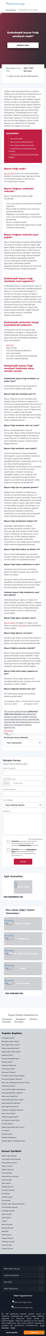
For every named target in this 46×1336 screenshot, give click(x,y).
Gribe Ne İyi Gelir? (8, 1069)
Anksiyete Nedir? (8, 1038)
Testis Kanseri (7, 1180)
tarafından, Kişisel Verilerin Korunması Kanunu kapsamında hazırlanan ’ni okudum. (25, 843)
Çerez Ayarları (12, 1332)
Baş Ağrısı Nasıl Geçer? (10, 1041)
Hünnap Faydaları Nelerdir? (12, 1079)
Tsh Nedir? (6, 1130)
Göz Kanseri (6, 1200)
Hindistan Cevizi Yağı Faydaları (13, 1076)
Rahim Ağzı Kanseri (9, 1156)
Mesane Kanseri (8, 1228)
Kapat (13, 1328)
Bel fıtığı (10, 345)
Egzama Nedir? (7, 1055)
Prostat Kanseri (7, 1248)
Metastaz (5, 1231)
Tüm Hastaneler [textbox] (14, 743)
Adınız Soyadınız (9, 768)
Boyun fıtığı (9, 173)
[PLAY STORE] (22, 1306)
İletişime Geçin (23, 45)
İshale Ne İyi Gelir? (9, 1086)
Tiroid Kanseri (7, 1173)
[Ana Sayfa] (15, 4)
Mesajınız (6, 811)
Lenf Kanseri (6, 1217)
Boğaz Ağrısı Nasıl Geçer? (11, 1052)
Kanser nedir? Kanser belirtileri (13, 1204)
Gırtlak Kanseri (7, 1197)
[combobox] (23, 743)
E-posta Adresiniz (9, 789)
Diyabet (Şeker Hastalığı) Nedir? (13, 1141)
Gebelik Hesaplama (9, 1137)
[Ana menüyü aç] (3, 4)
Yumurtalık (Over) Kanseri (11, 1159)
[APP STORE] (23, 1301)
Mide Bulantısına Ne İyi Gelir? (13, 1100)
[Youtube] (6, 1022)
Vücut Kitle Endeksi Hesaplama (13, 1089)
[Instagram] (21, 1019)
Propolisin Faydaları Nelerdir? (13, 1110)
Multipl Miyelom (8, 1238)
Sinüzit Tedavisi (7, 1124)
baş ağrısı (23, 625)
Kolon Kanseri (7, 1214)
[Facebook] (7, 1019)
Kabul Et (34, 1332)
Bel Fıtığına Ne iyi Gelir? (11, 1045)
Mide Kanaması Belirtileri (11, 1103)
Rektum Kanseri (8, 1169)
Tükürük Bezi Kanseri (10, 1207)
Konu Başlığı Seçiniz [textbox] (15, 805)
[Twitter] (33, 1019)
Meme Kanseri (7, 1224)
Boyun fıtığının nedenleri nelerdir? (21, 142)
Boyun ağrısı (9, 623)
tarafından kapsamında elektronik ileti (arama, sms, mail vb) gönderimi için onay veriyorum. (24, 852)
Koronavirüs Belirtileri (10, 1096)
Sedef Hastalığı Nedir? (10, 1117)
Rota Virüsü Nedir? (9, 1113)
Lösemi (4, 1221)
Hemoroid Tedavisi (9, 1072)
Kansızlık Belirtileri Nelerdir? (12, 1093)
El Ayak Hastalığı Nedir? (11, 1058)
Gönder (23, 862)
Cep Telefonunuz (9, 781)
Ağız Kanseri (6, 1183)
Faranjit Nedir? (7, 1062)
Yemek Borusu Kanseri (10, 1176)
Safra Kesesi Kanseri (9, 1163)
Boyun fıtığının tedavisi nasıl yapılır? (22, 145)
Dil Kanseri (6, 1193)
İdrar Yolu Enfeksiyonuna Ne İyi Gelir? (16, 1082)
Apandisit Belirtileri (9, 1065)
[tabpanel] (23, 887)
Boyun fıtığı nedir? (16, 138)
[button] (42, 4)
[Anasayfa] (2, 10)
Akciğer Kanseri (7, 1187)
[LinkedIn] (19, 1022)
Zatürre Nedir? (7, 1134)
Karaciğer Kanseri (8, 1211)
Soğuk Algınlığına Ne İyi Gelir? (13, 1127)
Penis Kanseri (7, 1245)
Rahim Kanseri (7, 1166)
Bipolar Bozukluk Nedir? (11, 1048)
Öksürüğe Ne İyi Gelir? (10, 1106)
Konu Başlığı (8, 800)
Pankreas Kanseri (8, 1241)
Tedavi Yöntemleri (11, 10)
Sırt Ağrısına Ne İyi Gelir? (11, 1120)
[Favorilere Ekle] (8, 731)
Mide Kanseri (6, 1235)
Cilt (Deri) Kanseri (8, 1190)
